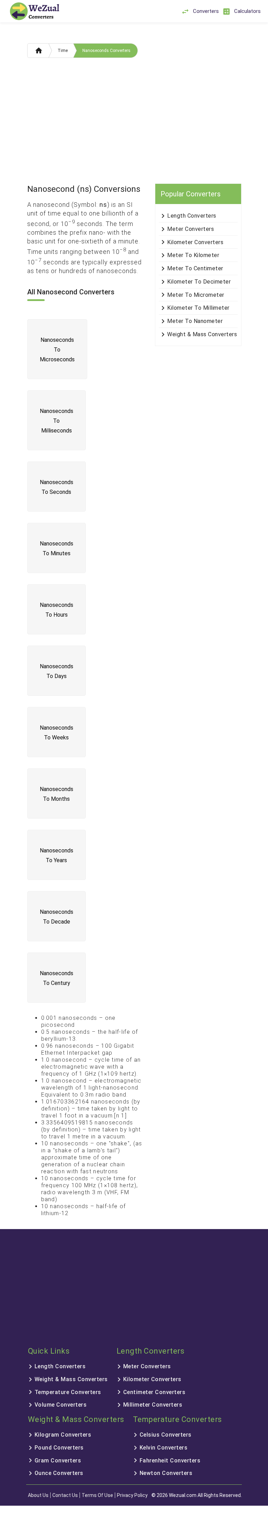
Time (63, 50)
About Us (38, 1495)
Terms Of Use (97, 1495)
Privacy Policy (132, 1495)
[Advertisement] (134, 122)
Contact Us (65, 1495)
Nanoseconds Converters (106, 50)
